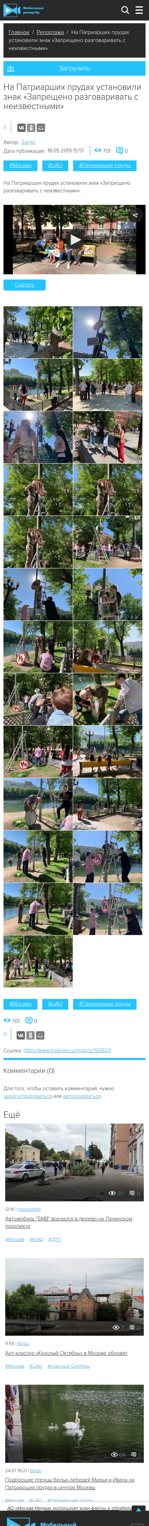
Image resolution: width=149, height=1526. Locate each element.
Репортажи (50, 32)
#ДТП (55, 1239)
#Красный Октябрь (68, 1366)
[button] (74, 239)
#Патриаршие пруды (105, 165)
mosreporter (29, 1209)
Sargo (28, 142)
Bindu (23, 1343)
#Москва (20, 165)
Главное (19, 32)
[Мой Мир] (41, 128)
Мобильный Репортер (23, 10)
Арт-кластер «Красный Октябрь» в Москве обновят (66, 1353)
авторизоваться (82, 1096)
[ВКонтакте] (21, 128)
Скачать (24, 285)
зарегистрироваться (27, 1096)
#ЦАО (55, 165)
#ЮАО (36, 1239)
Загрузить (74, 68)
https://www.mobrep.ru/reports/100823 (67, 1050)
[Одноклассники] (31, 128)
